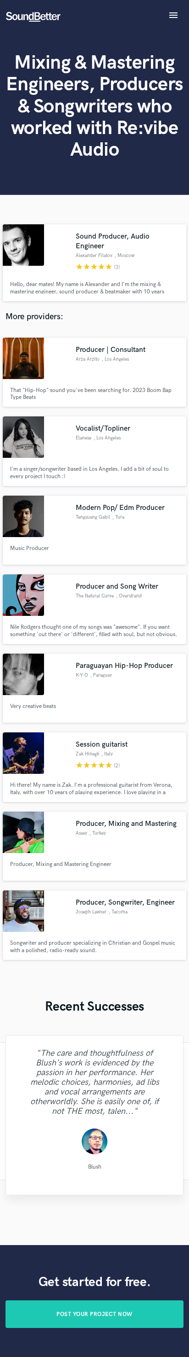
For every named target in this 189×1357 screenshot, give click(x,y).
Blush (94, 1166)
